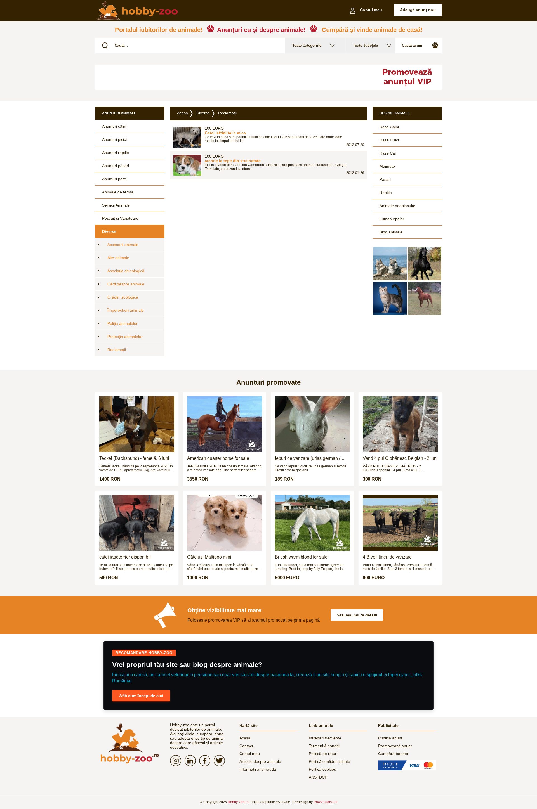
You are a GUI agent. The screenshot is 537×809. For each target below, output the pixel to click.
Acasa (182, 113)
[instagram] (177, 760)
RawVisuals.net (325, 802)
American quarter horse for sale (218, 458)
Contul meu (249, 753)
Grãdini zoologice (122, 297)
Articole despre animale (260, 761)
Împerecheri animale (125, 310)
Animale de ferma (117, 192)
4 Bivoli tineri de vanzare (387, 557)
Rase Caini (389, 127)
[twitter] (221, 760)
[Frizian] (424, 263)
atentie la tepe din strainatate (233, 161)
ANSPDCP (318, 777)
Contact (246, 746)
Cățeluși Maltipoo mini (209, 557)
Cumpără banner (393, 753)
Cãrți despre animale (125, 284)
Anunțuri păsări (115, 166)
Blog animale (391, 232)
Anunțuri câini (114, 126)
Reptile (386, 192)
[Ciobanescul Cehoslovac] (390, 263)
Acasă (244, 738)
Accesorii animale (122, 244)
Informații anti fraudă (257, 769)
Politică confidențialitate (329, 761)
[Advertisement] (230, 77)
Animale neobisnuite (397, 206)
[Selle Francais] (424, 298)
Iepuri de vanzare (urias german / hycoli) (307, 458)
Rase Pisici (389, 140)
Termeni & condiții (324, 746)
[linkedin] (192, 760)
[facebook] (206, 760)
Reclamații (116, 349)
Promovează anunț (395, 746)
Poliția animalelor (122, 323)
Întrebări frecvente (325, 738)
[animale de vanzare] (129, 743)
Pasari (385, 179)
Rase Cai (388, 153)
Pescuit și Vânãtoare (120, 218)
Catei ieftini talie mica (225, 133)
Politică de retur (322, 753)
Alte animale (118, 258)
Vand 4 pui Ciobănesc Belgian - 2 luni (400, 458)
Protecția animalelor (125, 336)
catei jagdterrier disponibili (125, 557)
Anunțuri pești (114, 179)
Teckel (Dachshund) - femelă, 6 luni (134, 458)
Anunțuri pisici (114, 139)
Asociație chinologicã (125, 271)
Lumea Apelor (392, 219)
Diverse (109, 231)
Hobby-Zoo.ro (238, 802)
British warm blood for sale (301, 557)
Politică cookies (322, 769)
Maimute (387, 166)
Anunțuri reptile (115, 152)
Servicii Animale (116, 205)
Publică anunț (390, 738)
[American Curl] (390, 298)
